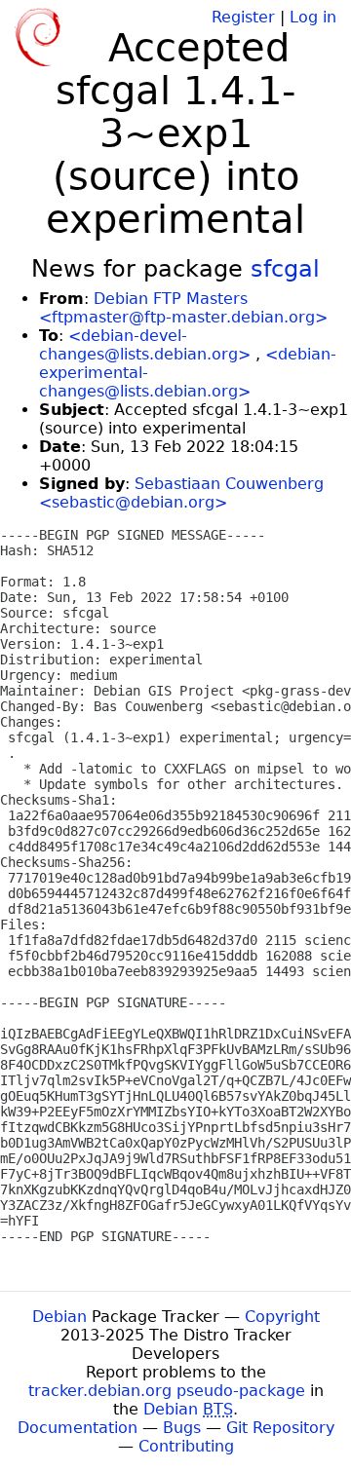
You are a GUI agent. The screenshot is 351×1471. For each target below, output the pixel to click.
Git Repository (280, 1427)
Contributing (186, 1446)
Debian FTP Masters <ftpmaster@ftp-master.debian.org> (183, 307)
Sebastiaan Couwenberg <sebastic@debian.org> (181, 492)
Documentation (77, 1427)
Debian (59, 1316)
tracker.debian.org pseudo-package (166, 1390)
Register (243, 17)
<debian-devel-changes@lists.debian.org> (145, 344)
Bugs (182, 1427)
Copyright (282, 1316)
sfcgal (285, 269)
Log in (313, 17)
